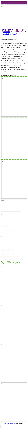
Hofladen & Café (10, 34)
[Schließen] (1, 200)
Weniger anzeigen (11, 39)
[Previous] (2, 200)
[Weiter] (3, 200)
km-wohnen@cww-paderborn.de (8, 254)
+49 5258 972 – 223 (4, 1)
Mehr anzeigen (4, 39)
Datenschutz (12, 423)
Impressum (6, 423)
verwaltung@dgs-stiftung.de (6, 3)
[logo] (11, 25)
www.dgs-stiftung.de (20, 259)
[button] (2, 426)
